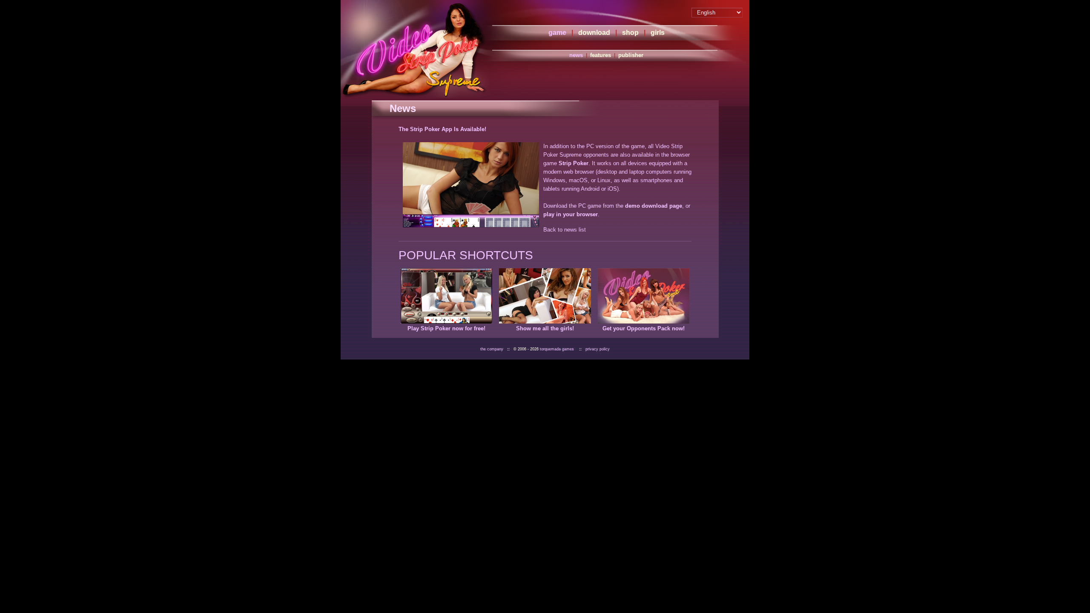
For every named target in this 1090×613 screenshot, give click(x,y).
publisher (630, 55)
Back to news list (564, 229)
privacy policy (597, 349)
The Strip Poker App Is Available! (442, 129)
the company (491, 349)
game (557, 32)
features (600, 55)
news (576, 55)
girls (658, 32)
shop (630, 32)
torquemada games (557, 349)
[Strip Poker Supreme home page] (415, 49)
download (594, 32)
